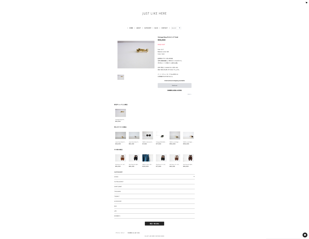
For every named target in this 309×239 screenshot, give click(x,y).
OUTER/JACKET (119, 181)
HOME (131, 28)
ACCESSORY (118, 201)
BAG (115, 206)
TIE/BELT (116, 196)
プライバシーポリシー (120, 232)
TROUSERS (117, 191)
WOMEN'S (117, 216)
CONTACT (164, 28)
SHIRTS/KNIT (118, 186)
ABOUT (138, 28)
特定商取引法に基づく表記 (134, 232)
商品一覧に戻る (154, 223)
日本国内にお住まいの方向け (174, 90)
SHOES (116, 176)
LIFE (115, 211)
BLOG (156, 28)
